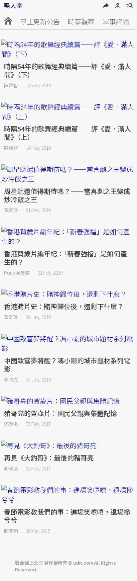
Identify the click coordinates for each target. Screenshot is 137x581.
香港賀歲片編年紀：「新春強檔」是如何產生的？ (65, 258)
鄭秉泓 (11, 424)
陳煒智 (11, 85)
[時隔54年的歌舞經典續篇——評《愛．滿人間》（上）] (68, 111)
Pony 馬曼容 (17, 272)
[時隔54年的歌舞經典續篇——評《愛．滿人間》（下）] (68, 49)
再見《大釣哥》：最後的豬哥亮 (49, 457)
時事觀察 (81, 21)
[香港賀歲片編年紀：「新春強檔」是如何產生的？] (68, 236)
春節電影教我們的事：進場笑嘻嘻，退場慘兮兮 (67, 516)
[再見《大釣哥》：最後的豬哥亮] (68, 445)
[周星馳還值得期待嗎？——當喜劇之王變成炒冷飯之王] (68, 174)
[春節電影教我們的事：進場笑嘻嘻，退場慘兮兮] (68, 494)
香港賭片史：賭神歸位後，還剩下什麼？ (64, 306)
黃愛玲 (11, 210)
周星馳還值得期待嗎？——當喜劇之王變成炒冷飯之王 (67, 195)
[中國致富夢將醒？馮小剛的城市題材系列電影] (68, 343)
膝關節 (11, 531)
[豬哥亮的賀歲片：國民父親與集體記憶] (68, 401)
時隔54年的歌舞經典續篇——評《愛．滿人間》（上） (67, 133)
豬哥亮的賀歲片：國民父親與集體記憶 (60, 413)
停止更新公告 (40, 21)
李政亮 (11, 379)
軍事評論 (115, 21)
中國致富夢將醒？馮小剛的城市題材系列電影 (67, 365)
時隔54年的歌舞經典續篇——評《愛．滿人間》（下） (67, 70)
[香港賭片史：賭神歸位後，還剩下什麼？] (68, 294)
